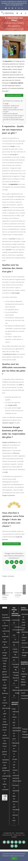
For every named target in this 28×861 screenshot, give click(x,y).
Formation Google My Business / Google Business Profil (15, 670)
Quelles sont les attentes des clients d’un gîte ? (13, 110)
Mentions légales (19, 830)
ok (14, 858)
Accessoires (16, 618)
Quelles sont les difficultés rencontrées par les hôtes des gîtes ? (13, 114)
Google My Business (17, 5)
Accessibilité (14, 834)
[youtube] (6, 8)
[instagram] (12, 8)
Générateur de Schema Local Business (23, 635)
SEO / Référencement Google (17, 688)
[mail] (19, 8)
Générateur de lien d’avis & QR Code (23, 618)
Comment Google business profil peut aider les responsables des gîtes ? (13, 119)
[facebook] (15, 8)
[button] (3, 588)
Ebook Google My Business (15, 651)
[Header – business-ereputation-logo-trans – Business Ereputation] (7, 12)
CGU (23, 832)
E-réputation (15, 638)
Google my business (8, 495)
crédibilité (5, 207)
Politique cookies (17, 832)
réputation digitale (16, 83)
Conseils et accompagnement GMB (18, 627)
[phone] (22, 8)
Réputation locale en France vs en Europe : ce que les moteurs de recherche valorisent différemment (14, 760)
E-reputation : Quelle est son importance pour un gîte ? (11, 106)
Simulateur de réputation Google (23, 649)
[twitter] (9, 8)
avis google (13, 154)
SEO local (16, 453)
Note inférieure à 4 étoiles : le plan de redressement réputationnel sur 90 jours (14, 721)
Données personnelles (7, 832)
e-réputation (7, 61)
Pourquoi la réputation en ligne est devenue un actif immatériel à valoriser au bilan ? (14, 802)
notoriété (12, 239)
